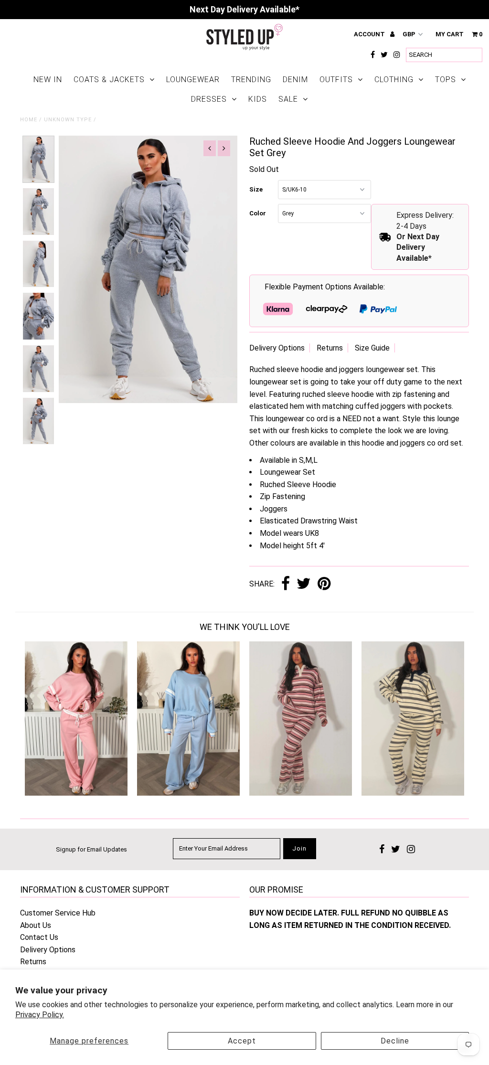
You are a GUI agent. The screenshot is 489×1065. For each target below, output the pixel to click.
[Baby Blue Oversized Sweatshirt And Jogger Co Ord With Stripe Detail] (188, 793)
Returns (330, 347)
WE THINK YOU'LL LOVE (245, 627)
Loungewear (193, 79)
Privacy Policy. (39, 1014)
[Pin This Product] (324, 584)
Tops (445, 79)
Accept (242, 1040)
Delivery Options (277, 347)
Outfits (336, 79)
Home (28, 120)
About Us (35, 925)
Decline (395, 1040)
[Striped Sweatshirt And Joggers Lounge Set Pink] (300, 793)
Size (256, 189)
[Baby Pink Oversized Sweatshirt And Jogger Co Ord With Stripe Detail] (76, 793)
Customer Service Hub (58, 912)
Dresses (209, 99)
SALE (288, 99)
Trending (251, 79)
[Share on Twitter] (304, 584)
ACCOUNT (370, 34)
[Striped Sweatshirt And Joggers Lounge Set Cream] (412, 793)
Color (257, 213)
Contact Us (39, 937)
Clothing (394, 79)
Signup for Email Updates (91, 849)
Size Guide (372, 347)
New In (47, 79)
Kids (257, 99)
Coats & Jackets (109, 79)
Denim (295, 79)
